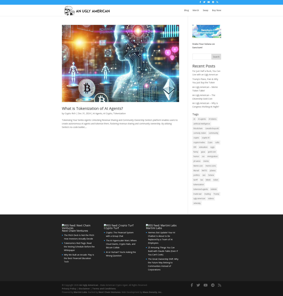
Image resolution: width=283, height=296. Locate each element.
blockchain (198, 128)
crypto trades (199, 142)
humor (196, 156)
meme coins (211, 166)
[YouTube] (209, 3)
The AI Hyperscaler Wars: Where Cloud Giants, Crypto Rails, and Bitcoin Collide (121, 244)
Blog (186, 10)
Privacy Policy (69, 288)
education (203, 147)
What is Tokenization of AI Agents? (92, 108)
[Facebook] (200, 3)
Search (216, 56)
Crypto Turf (111, 228)
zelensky (197, 203)
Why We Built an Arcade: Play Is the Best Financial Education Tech (79, 258)
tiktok (208, 180)
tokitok (214, 189)
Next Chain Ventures (75, 230)
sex (204, 175)
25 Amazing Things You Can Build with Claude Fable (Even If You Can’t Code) (163, 251)
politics (197, 175)
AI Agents (97, 113)
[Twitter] (204, 3)
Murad (196, 170)
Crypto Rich (70, 113)
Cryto (210, 142)
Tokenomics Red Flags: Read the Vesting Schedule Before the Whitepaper (79, 247)
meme (206, 161)
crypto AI (205, 137)
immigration (212, 156)
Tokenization (119, 113)
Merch (196, 10)
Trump (216, 194)
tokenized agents (201, 189)
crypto (196, 137)
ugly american (199, 198)
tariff (196, 180)
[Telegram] (213, 3)
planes (212, 170)
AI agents (202, 119)
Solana (211, 175)
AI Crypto (107, 113)
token (215, 180)
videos (211, 198)
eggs (212, 147)
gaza (203, 152)
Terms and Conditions (104, 288)
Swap (205, 10)
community (213, 133)
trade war (198, 194)
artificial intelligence (202, 123)
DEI (195, 147)
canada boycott (212, 128)
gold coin (212, 152)
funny (196, 152)
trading (208, 194)
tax (201, 180)
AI (194, 119)
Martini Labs (154, 228)
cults (217, 142)
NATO (204, 170)
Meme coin (198, 166)
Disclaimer (84, 288)
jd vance (197, 161)
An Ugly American (88, 285)
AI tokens (212, 119)
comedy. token (200, 133)
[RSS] (217, 3)
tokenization (199, 184)
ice (203, 156)
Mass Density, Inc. (152, 292)
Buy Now (216, 10)
